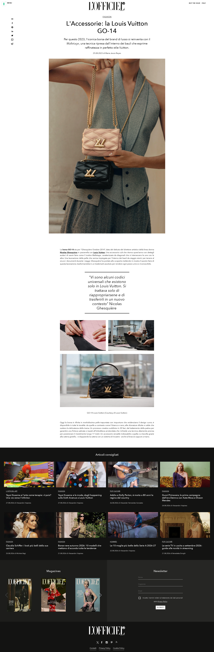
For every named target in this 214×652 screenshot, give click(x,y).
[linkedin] (12, 32)
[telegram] (12, 44)
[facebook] (12, 23)
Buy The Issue (194, 3)
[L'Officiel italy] (107, 6)
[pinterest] (12, 27)
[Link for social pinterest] (111, 643)
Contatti (93, 648)
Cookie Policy (118, 648)
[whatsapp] (12, 40)
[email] (12, 19)
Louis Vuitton (99, 252)
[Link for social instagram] (107, 643)
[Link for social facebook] (102, 643)
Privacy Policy (162, 602)
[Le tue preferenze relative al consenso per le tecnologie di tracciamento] (4, 4)
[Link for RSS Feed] (116, 642)
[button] (100, 595)
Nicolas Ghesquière (68, 252)
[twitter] (12, 36)
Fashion (107, 17)
